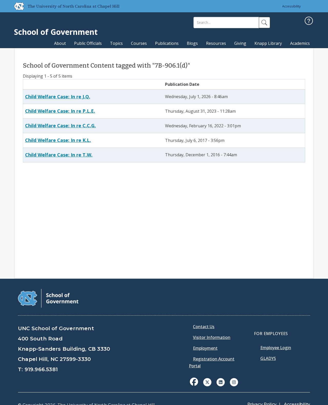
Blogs (192, 43)
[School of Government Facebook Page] (194, 382)
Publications (167, 43)
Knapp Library (268, 43)
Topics (116, 43)
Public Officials (88, 43)
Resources (216, 43)
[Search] (264, 22)
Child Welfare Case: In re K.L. (58, 140)
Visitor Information (211, 337)
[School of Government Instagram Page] (234, 382)
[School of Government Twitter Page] (207, 382)
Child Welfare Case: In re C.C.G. (60, 125)
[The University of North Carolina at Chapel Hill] (17, 6)
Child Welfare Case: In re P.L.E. (60, 111)
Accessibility (291, 6)
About (60, 43)
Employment (205, 348)
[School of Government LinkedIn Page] (221, 382)
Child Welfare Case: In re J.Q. (57, 97)
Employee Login (275, 347)
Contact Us (203, 326)
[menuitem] (195, 385)
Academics (300, 43)
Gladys (268, 358)
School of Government (56, 32)
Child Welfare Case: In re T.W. (59, 155)
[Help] (309, 21)
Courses (139, 43)
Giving (240, 43)
